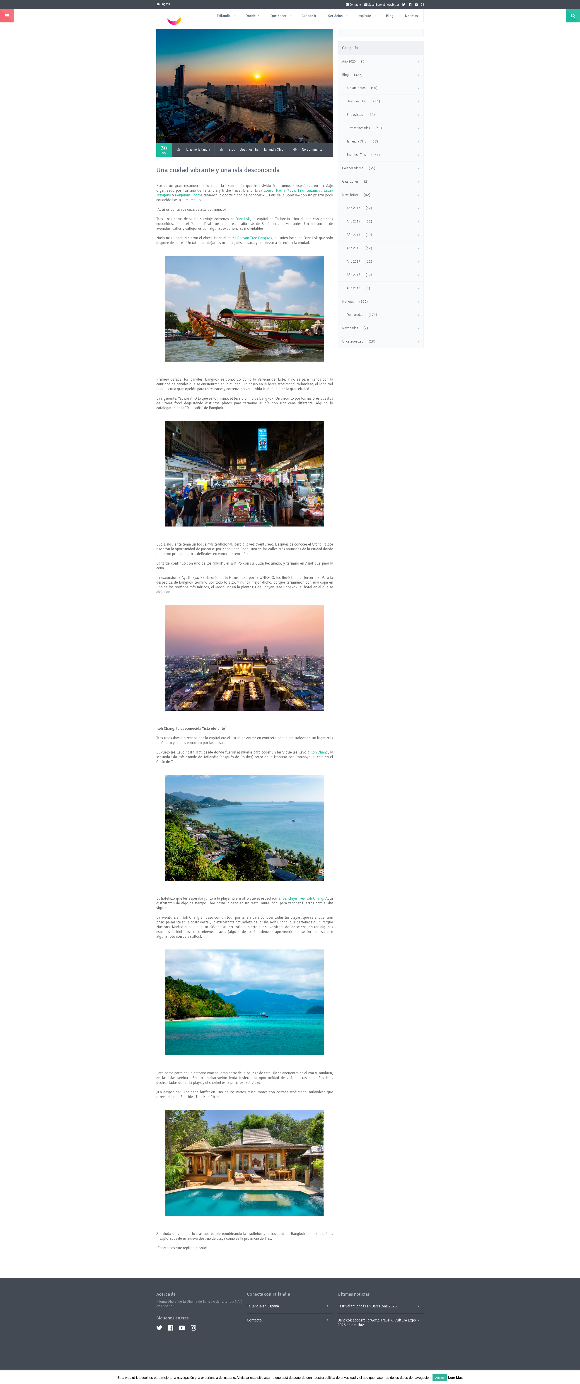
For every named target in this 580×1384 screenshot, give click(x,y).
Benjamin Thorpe (189, 195)
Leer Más (455, 1377)
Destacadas (355, 315)
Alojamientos (356, 88)
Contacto (355, 5)
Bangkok (243, 219)
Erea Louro (264, 190)
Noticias (411, 16)
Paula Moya (285, 190)
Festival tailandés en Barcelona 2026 (367, 1306)
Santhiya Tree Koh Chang (303, 898)
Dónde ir (252, 16)
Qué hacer (279, 16)
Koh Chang (319, 752)
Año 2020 (349, 61)
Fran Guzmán (309, 190)
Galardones (350, 181)
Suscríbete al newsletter (383, 5)
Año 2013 (353, 208)
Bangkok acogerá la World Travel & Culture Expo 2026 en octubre (377, 1322)
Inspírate (364, 16)
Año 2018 (353, 275)
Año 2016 (353, 248)
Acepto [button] (440, 1377)
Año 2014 (353, 221)
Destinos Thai (249, 149)
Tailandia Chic (273, 149)
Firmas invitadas (358, 128)
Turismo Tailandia (198, 149)
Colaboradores (352, 168)
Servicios (335, 16)
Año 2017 (353, 261)
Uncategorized (352, 341)
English (165, 4)
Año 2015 (353, 235)
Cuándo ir (309, 16)
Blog (390, 16)
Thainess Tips (356, 155)
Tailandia (224, 16)
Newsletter (350, 195)
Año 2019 (353, 288)
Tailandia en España (263, 1306)
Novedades (350, 328)
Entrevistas (355, 115)
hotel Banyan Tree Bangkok (249, 238)
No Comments (312, 149)
